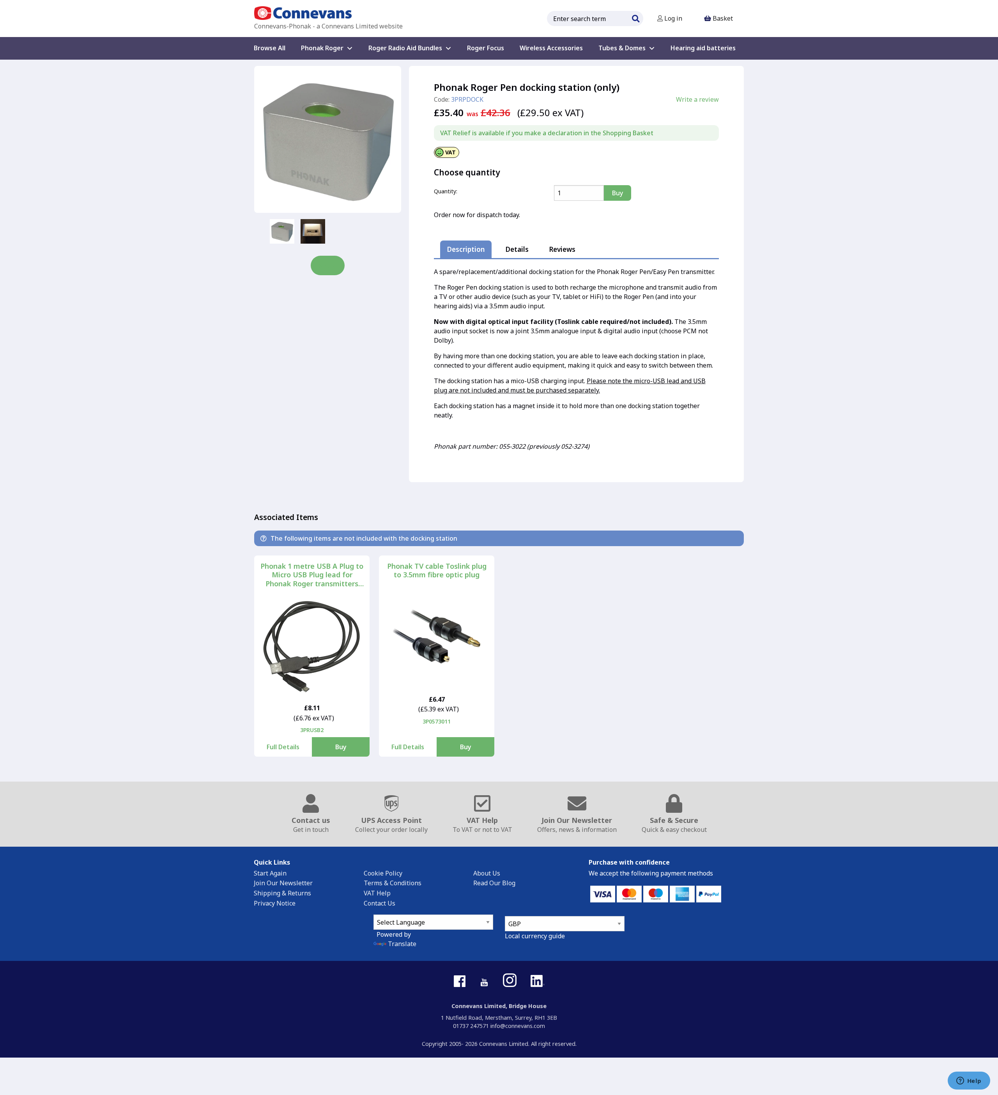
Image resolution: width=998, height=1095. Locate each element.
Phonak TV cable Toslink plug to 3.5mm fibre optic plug (437, 570)
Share (327, 265)
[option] (282, 231)
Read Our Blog (494, 883)
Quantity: (445, 191)
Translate (402, 943)
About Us (486, 873)
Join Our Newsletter (283, 883)
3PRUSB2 (312, 730)
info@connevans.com (517, 1026)
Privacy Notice (275, 903)
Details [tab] (517, 249)
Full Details (283, 747)
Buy (341, 747)
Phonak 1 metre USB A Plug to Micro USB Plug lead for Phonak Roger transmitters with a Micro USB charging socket (311, 575)
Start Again (270, 873)
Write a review (697, 99)
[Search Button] (635, 17)
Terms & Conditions (392, 883)
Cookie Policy (383, 873)
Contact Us (379, 903)
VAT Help (377, 893)
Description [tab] (466, 249)
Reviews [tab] (562, 249)
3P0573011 (437, 721)
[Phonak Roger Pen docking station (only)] (327, 139)
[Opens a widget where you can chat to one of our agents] (968, 1081)
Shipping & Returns (282, 893)
